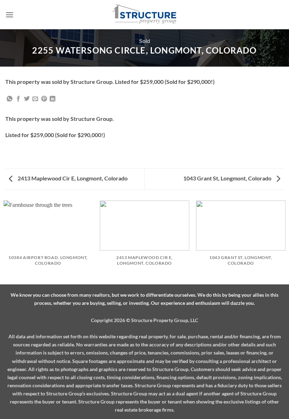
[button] (9, 14)
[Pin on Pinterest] (44, 99)
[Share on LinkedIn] (52, 99)
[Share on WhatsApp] (9, 99)
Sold (144, 40)
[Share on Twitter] (27, 99)
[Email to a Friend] (35, 99)
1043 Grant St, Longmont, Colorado (227, 178)
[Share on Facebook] (18, 99)
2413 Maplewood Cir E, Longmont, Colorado (72, 178)
